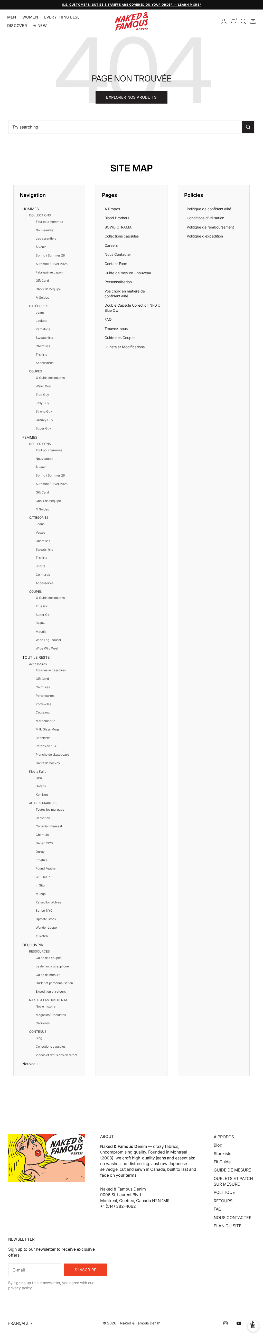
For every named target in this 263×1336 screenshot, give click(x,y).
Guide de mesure (48, 975)
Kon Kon (42, 795)
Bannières (43, 738)
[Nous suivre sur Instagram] (225, 1323)
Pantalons (43, 329)
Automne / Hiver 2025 (52, 264)
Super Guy (43, 428)
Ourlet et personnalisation (54, 983)
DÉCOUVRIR (32, 945)
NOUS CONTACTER (232, 1217)
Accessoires (44, 363)
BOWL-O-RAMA (118, 227)
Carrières (43, 1023)
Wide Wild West (47, 648)
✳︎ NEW (40, 25)
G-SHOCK (43, 877)
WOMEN (30, 17)
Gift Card (42, 280)
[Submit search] (248, 127)
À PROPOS (224, 1136)
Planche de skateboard (52, 754)
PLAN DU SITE (227, 1225)
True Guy (42, 395)
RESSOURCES (39, 951)
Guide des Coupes (120, 337)
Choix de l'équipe (48, 289)
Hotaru (41, 786)
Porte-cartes (45, 696)
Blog (39, 1038)
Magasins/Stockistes (51, 1015)
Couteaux (43, 712)
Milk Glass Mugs (47, 729)
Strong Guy (44, 411)
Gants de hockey (48, 763)
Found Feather (46, 868)
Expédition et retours (51, 991)
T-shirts (41, 354)
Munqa (41, 894)
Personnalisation (118, 282)
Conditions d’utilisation (205, 218)
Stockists (222, 1153)
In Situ (40, 885)
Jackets (41, 321)
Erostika (42, 860)
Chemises (43, 346)
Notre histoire (45, 1006)
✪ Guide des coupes (50, 378)
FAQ (108, 319)
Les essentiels (46, 238)
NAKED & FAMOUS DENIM (48, 1000)
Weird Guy (43, 386)
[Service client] (253, 1326)
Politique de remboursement (210, 227)
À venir (41, 247)
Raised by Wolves (48, 902)
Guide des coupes (48, 958)
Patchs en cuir (46, 746)
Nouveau (29, 1064)
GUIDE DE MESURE (232, 1170)
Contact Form (116, 263)
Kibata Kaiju (37, 771)
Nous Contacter (118, 254)
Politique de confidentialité (209, 209)
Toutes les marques (50, 809)
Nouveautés (44, 230)
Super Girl (43, 615)
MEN (11, 17)
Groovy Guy (44, 420)
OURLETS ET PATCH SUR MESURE (233, 1181)
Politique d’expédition (205, 236)
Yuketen (42, 936)
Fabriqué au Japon (49, 272)
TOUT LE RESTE (36, 657)
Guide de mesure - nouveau (128, 273)
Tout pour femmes (49, 450)
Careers (111, 245)
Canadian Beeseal (49, 826)
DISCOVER (17, 25)
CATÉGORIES (38, 306)
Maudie (41, 632)
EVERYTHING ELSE (62, 17)
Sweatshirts (44, 338)
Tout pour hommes (49, 222)
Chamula (42, 835)
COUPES (35, 371)
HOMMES (30, 209)
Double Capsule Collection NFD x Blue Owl (132, 308)
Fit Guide (222, 1161)
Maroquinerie (45, 721)
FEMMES (29, 437)
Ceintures (43, 575)
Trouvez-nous (116, 328)
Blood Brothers (117, 218)
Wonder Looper (47, 927)
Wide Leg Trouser (48, 640)
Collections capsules (50, 1046)
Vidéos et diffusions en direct (56, 1055)
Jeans (40, 312)
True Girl (42, 606)
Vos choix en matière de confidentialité (125, 293)
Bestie (40, 623)
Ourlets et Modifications (125, 347)
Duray (40, 852)
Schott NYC (44, 910)
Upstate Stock (46, 919)
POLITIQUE (224, 1192)
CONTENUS (37, 1031)
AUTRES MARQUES (43, 803)
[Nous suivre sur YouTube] (238, 1323)
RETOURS (223, 1200)
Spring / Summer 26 (50, 255)
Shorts (40, 566)
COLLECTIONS (40, 215)
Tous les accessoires (51, 670)
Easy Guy (42, 403)
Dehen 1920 (44, 843)
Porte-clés (43, 704)
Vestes (40, 532)
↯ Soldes (42, 297)
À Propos (112, 209)
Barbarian (43, 818)
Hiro (39, 778)
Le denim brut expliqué (52, 966)
